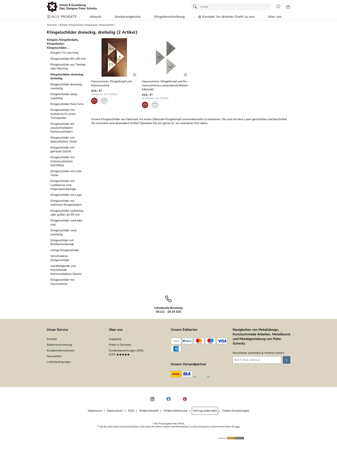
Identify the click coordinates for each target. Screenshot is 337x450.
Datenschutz (115, 411)
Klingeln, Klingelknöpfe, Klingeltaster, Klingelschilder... (88, 25)
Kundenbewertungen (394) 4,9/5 (126, 352)
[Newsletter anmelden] (286, 360)
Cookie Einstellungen (235, 411)
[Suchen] (196, 6)
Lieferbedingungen (59, 362)
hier (238, 426)
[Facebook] (168, 399)
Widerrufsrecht (149, 411)
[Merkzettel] (278, 7)
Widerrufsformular (176, 411)
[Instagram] (152, 399)
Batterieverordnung (59, 345)
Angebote (115, 339)
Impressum (95, 411)
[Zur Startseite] (72, 6)
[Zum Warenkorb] (288, 7)
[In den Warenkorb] (94, 101)
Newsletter (54, 356)
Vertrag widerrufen (205, 411)
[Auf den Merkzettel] (104, 101)
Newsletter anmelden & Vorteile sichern (258, 353)
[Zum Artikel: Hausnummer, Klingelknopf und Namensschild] (114, 57)
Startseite (52, 25)
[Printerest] (184, 399)
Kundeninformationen (60, 350)
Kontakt (52, 339)
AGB (131, 411)
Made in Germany (120, 345)
